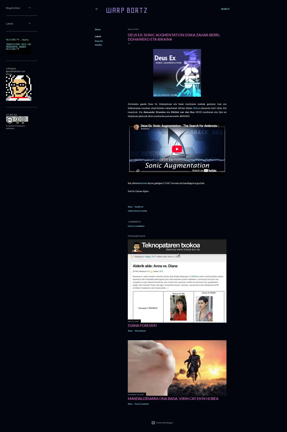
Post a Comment (136, 226)
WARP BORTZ (127, 10)
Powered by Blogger (164, 423)
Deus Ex (99, 41)
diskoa (196, 108)
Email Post (139, 207)
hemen (143, 183)
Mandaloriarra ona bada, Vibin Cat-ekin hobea (173, 398)
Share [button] (98, 29)
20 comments (140, 331)
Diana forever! (142, 325)
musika (98, 44)
